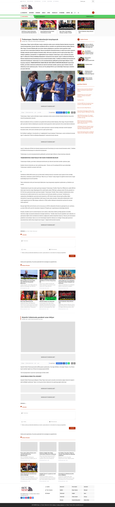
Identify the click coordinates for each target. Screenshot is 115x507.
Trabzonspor (35, 231)
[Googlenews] (33, 498)
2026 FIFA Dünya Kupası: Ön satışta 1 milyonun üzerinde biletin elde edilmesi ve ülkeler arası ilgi (85, 116)
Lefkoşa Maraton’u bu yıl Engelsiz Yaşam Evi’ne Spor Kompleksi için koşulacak (66, 282)
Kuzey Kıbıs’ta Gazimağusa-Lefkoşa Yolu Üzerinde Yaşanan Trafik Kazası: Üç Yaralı (85, 111)
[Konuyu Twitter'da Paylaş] (66, 113)
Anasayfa (23, 41)
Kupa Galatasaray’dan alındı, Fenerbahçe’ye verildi (47, 32)
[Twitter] (24, 498)
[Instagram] (26, 498)
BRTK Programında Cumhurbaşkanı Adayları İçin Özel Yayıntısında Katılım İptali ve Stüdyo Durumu (85, 122)
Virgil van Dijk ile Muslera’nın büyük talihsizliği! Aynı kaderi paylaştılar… (89, 46)
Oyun (26, 231)
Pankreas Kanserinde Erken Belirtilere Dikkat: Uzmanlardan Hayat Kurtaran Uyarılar (85, 90)
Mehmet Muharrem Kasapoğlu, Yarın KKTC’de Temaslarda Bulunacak (28, 282)
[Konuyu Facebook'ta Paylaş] (64, 113)
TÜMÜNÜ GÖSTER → (90, 16)
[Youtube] (30, 498)
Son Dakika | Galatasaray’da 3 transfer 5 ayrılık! (89, 52)
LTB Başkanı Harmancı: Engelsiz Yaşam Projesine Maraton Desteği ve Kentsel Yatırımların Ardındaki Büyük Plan (85, 127)
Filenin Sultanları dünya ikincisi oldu (85, 32)
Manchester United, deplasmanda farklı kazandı (89, 59)
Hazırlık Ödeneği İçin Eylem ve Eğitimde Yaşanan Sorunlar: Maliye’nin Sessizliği (85, 132)
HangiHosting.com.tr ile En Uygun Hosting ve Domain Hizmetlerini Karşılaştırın (84, 95)
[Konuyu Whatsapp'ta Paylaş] (69, 113)
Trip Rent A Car (80, 100)
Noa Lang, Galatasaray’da (27, 301)
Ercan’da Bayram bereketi (41, 16)
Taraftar (31, 231)
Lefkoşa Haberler (83, 84)
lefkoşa (54, 505)
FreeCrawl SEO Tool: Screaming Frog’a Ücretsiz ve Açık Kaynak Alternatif (85, 104)
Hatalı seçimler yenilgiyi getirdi (88, 78)
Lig (25, 403)
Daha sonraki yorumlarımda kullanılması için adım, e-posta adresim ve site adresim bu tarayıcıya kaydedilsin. (44, 252)
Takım (28, 231)
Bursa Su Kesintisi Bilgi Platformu (84, 107)
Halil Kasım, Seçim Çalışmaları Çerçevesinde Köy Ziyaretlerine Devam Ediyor (29, 33)
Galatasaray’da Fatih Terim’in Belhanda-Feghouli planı (89, 73)
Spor (26, 41)
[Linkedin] (28, 498)
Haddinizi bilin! (88, 64)
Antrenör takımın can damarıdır (47, 301)
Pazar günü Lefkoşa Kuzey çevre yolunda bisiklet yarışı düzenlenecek (28, 454)
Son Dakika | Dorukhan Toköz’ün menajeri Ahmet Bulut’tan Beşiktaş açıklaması (66, 454)
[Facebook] (21, 498)
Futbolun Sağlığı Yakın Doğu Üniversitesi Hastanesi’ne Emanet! (48, 453)
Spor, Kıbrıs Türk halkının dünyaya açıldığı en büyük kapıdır (65, 33)
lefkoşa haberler (60, 505)
